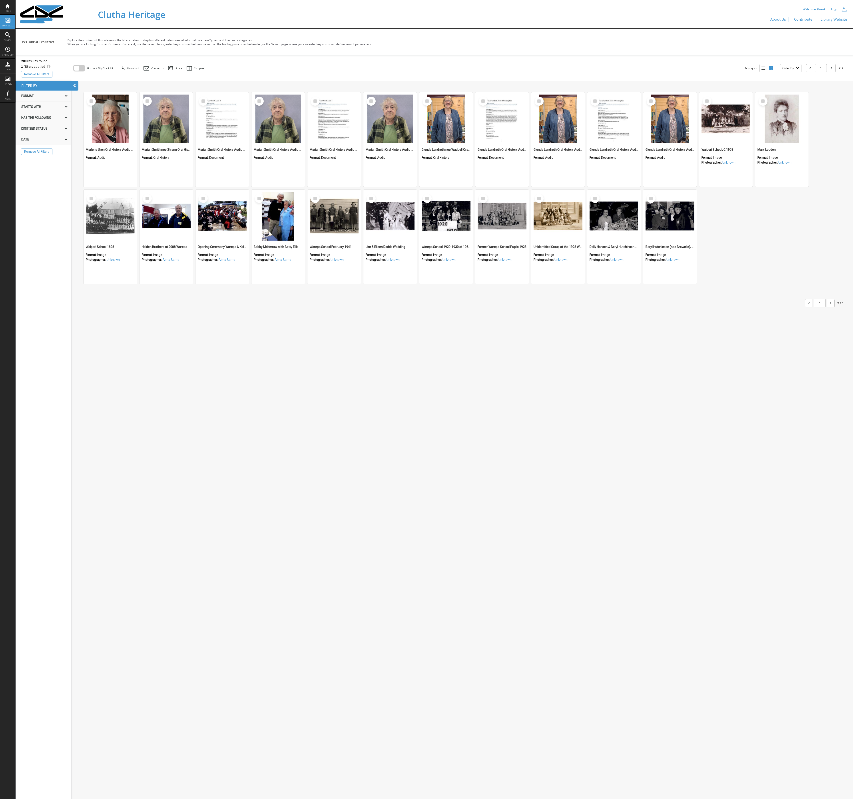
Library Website (834, 19)
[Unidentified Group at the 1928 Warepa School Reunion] (558, 216)
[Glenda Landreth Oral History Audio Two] (558, 119)
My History (8, 54)
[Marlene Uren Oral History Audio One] (110, 119)
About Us (778, 19)
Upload (8, 84)
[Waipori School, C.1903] (726, 119)
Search (8, 40)
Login (8, 69)
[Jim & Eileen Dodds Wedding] (390, 216)
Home (8, 11)
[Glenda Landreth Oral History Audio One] (670, 119)
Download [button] (129, 68)
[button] (153, 68)
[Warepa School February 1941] (334, 216)
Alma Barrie (171, 259)
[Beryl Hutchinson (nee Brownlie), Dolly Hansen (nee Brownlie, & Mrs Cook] (670, 216)
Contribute (803, 19)
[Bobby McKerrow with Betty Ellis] (278, 216)
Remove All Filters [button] (36, 74)
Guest (821, 9)
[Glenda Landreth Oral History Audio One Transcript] (614, 119)
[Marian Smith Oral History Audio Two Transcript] (222, 119)
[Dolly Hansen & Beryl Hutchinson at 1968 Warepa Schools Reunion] (614, 216)
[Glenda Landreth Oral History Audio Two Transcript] (502, 119)
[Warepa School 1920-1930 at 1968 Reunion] (446, 216)
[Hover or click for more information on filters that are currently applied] (48, 66)
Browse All (8, 25)
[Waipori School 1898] (110, 216)
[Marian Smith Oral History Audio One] (390, 119)
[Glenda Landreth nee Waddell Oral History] (446, 119)
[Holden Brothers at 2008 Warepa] (166, 216)
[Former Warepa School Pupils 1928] (502, 216)
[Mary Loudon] (781, 119)
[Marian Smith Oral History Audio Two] (278, 119)
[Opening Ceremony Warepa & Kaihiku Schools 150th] (222, 216)
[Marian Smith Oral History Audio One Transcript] (334, 119)
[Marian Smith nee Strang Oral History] (166, 119)
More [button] (7, 98)
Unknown (728, 162)
